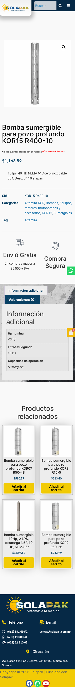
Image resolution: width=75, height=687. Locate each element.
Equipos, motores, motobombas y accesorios (48, 208)
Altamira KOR (34, 203)
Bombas (52, 203)
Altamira (31, 220)
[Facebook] (29, 683)
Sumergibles (63, 213)
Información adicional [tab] (26, 290)
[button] (64, 47)
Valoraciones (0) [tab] (22, 299)
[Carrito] (71, 332)
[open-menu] (68, 5)
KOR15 (47, 213)
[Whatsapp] (71, 271)
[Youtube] (46, 683)
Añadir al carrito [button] (19, 488)
